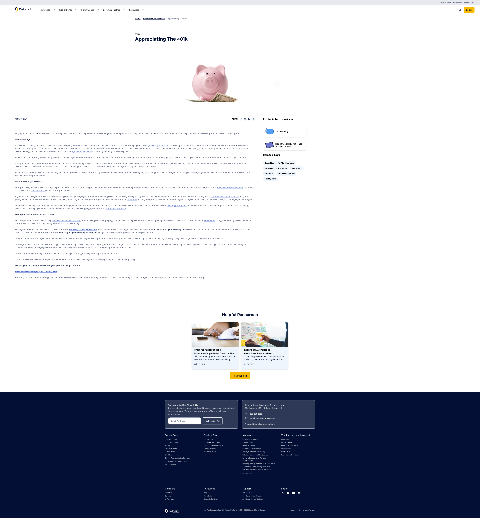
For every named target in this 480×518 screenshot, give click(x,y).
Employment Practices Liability (253, 452)
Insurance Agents (287, 442)
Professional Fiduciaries (290, 455)
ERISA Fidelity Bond (286, 173)
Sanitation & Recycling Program (176, 461)
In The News (169, 499)
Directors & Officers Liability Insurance (256, 470)
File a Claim (208, 496)
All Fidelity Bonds (210, 452)
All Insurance (247, 473)
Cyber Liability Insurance (275, 168)
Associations (286, 448)
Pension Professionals (289, 445)
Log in (469, 10)
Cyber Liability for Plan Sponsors (279, 163)
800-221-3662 (446, 3)
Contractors (285, 452)
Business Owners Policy (251, 448)
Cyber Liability (247, 442)
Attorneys (285, 439)
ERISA (137, 34)
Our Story (168, 493)
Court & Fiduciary (171, 442)
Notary (167, 445)
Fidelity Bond (270, 179)
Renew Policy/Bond (211, 499)
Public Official (170, 452)
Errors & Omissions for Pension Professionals (254, 459)
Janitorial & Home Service (213, 445)
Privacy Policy (296, 510)
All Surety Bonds (171, 464)
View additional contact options (260, 424)
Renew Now (457, 3)
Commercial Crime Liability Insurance (256, 466)
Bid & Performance (172, 455)
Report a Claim (469, 3)
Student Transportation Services (177, 458)
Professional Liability (250, 439)
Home (137, 19)
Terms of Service (309, 510)
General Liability (248, 445)
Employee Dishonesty (212, 442)
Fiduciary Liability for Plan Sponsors (255, 455)
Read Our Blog (240, 375)
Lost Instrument (171, 448)
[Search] (461, 9)
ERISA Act (269, 173)
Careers (168, 496)
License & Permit (171, 439)
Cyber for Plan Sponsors (154, 19)
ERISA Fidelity (209, 439)
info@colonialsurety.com (262, 418)
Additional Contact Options (252, 499)
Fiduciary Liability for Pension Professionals (259, 463)
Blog (205, 493)
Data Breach (296, 168)
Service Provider (210, 448)
